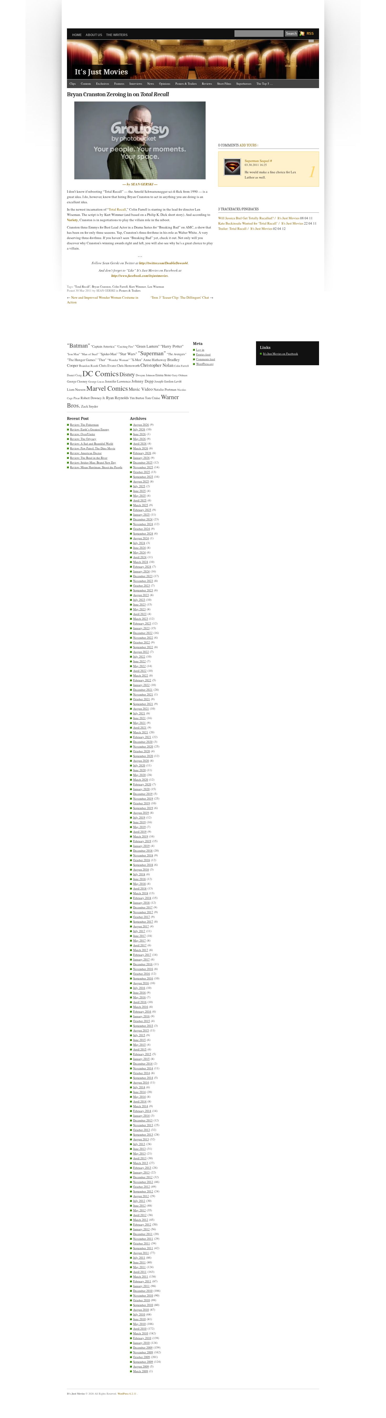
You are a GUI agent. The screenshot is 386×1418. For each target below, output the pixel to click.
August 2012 (141, 1196)
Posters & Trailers (186, 83)
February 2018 (142, 898)
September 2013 (143, 1134)
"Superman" (152, 353)
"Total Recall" (82, 286)
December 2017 (143, 907)
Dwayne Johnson (145, 375)
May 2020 (139, 775)
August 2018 (141, 869)
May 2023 (139, 609)
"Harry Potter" (172, 346)
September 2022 (143, 647)
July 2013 (139, 1144)
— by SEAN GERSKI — (140, 184)
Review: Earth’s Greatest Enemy (89, 429)
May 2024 (139, 552)
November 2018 (143, 855)
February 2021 (142, 737)
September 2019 (143, 808)
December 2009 (143, 1347)
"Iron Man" (73, 354)
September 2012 (143, 1191)
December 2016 (143, 964)
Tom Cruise (152, 398)
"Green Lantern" (147, 346)
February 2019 (142, 841)
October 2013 (141, 1130)
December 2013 (143, 1120)
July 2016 (139, 988)
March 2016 (140, 1007)
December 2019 (143, 794)
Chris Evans (107, 365)
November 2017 (143, 912)
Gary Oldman (179, 375)
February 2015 (142, 1054)
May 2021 (139, 723)
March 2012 (140, 1220)
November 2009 (143, 1352)
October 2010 (141, 1300)
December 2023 (143, 576)
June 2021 (139, 718)
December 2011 (143, 1234)
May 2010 (139, 1324)
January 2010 (141, 1343)
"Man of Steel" (90, 354)
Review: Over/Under (82, 434)
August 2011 (141, 1253)
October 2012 (141, 1186)
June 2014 (139, 1092)
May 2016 (139, 997)
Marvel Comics (107, 388)
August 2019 (141, 813)
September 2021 (143, 704)
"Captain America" (103, 346)
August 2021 (141, 708)
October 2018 (141, 860)
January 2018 (141, 902)
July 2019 (139, 817)
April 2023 (140, 614)
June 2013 (139, 1149)
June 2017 (139, 936)
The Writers (117, 35)
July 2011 (139, 1257)
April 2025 (140, 500)
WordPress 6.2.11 (127, 1393)
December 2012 (143, 1177)
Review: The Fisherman (84, 424)
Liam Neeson (76, 389)
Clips (73, 83)
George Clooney (77, 381)
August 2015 (141, 1030)
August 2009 (141, 1366)
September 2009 (143, 1362)
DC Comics (100, 373)
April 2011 (140, 1272)
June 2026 (139, 434)
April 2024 (140, 557)
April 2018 (140, 888)
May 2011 (139, 1267)
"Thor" (101, 360)
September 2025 (143, 477)
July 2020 (139, 765)
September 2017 (143, 921)
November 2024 (143, 524)
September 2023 (143, 590)
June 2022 (139, 661)
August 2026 (141, 424)
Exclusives (102, 83)
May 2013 (139, 1153)
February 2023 (142, 623)
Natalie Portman (165, 389)
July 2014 (139, 1087)
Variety (72, 219)
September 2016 (143, 978)
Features (119, 83)
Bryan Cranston (101, 286)
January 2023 (141, 628)
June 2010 (139, 1319)
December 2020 (143, 742)
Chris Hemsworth (128, 365)
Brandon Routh (88, 366)
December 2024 (143, 519)
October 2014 (141, 1073)
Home (77, 35)
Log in (200, 350)
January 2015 (141, 1059)
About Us (94, 35)
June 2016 (139, 992)
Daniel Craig (74, 375)
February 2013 (142, 1168)
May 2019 (139, 827)
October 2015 (141, 1021)
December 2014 (143, 1063)
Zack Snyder (89, 406)
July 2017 (139, 931)
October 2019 (141, 803)
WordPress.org (205, 364)
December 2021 (143, 690)
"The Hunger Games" (82, 359)
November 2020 (143, 746)
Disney (127, 374)
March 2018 (140, 893)
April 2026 (140, 443)
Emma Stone (163, 375)
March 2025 (140, 505)
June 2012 (139, 1205)
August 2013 (141, 1139)
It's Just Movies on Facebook (280, 353)
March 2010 (140, 1333)
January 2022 (141, 685)
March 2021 (140, 732)
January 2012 (141, 1229)
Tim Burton (137, 398)
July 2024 (139, 543)
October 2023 (141, 585)
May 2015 (139, 1044)
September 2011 (143, 1248)
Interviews (135, 83)
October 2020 (141, 751)
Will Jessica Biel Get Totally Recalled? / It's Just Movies (258, 218)
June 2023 (139, 604)
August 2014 (141, 1082)
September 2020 (143, 756)
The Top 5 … (265, 83)
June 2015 (139, 1040)
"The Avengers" (176, 354)
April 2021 (140, 727)
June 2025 (139, 491)
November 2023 (143, 581)
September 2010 (143, 1305)
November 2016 (143, 969)
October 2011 (141, 1243)
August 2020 (141, 761)
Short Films (224, 83)
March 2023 (140, 619)
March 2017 (140, 950)
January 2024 (141, 571)
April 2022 (140, 671)
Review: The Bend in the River (88, 458)
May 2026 (139, 439)
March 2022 (140, 675)
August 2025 (141, 481)
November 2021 (143, 694)
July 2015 (139, 1035)
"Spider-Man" (109, 354)
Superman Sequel (257, 160)
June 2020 (139, 770)
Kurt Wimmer (137, 286)
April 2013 (140, 1158)
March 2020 (140, 779)
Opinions (164, 83)
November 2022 (143, 637)
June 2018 (139, 879)
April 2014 (140, 1101)
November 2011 (143, 1239)
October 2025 (141, 472)
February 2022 (142, 680)
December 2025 (143, 462)
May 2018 (139, 884)
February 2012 (142, 1224)
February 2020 (142, 784)
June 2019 (139, 822)
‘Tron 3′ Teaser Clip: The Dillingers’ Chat (179, 297)
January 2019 (141, 846)
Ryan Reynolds (117, 397)
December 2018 (143, 850)
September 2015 (143, 1026)
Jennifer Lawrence (118, 381)
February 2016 (142, 1011)
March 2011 (140, 1276)
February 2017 (142, 955)
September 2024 (143, 533)
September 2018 (143, 865)
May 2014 (139, 1097)
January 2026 (141, 458)
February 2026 (142, 453)
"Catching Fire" (125, 346)
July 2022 (139, 656)
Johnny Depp (143, 381)
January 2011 (141, 1286)
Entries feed (203, 354)
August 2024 (141, 538)
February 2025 (142, 510)
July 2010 (139, 1314)
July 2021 (139, 713)
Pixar (77, 398)
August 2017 (141, 926)
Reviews (207, 83)
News (150, 83)
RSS (310, 33)
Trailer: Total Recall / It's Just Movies (245, 228)
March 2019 (140, 836)
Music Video (141, 389)
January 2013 (141, 1172)
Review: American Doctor (86, 453)
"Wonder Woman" (118, 360)
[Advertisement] (193, 12)
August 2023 (141, 595)
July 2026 (139, 429)
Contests (86, 83)
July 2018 (139, 874)
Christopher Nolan (156, 365)
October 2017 (141, 917)
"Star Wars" (127, 353)
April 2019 (140, 831)
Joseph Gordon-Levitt (167, 381)
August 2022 (141, 652)
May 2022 (139, 666)
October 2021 (141, 699)
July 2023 (139, 600)
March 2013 (140, 1163)
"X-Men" (136, 360)
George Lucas (96, 381)
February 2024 (142, 566)
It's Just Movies (101, 72)
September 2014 (143, 1078)
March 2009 (140, 1371)
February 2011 (142, 1281)
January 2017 (141, 959)
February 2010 (142, 1338)
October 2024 (141, 529)
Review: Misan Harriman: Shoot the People (96, 467)
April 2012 (140, 1215)
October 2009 (141, 1357)
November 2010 (143, 1295)
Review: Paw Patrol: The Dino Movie (92, 448)
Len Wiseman (156, 286)
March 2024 (140, 562)
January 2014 (141, 1115)
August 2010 (141, 1310)
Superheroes (243, 83)
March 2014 (140, 1106)
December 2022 (143, 633)
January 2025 (141, 514)
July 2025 (139, 486)
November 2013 (143, 1125)
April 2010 (140, 1328)
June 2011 (139, 1262)
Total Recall (117, 209)
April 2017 (140, 945)
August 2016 (141, 983)
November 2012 (143, 1182)
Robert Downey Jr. (93, 397)
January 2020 (141, 789)
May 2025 (139, 495)
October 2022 (141, 642)
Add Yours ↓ (248, 145)
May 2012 (139, 1210)
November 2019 (143, 798)
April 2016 (140, 1002)
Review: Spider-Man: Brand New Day (93, 462)
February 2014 (142, 1111)
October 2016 (141, 973)
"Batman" (78, 345)
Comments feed (205, 359)
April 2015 (140, 1049)
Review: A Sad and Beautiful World (91, 443)
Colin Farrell (120, 286)
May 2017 (139, 940)
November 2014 (143, 1068)
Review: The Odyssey (83, 439)
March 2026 (140, 448)
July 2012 (139, 1201)
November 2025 (143, 467)
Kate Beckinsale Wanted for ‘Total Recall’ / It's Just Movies (260, 223)
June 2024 (139, 548)
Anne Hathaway (154, 359)
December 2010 (143, 1291)
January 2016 (141, 1016)
